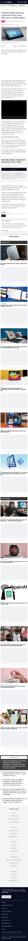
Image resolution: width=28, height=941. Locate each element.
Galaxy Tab (19, 125)
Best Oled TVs (14, 848)
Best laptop (21, 5)
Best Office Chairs (14, 865)
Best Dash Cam (14, 874)
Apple (3, 52)
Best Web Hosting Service (14, 818)
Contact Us (4, 908)
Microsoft (4, 97)
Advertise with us (6, 920)
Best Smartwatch (14, 851)
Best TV (14, 845)
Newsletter (24, 46)
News (3, 21)
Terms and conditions (7, 911)
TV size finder (12, 5)
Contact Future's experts (7, 905)
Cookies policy (5, 917)
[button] (26, 2)
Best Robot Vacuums (14, 880)
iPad (7, 9)
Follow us (16, 46)
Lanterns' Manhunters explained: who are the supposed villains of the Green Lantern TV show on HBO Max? (15, 800)
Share (5, 46)
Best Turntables (14, 856)
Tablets (2, 9)
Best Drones (14, 877)
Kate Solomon (10, 21)
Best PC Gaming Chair (14, 836)
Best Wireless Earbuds (14, 862)
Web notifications (6, 923)
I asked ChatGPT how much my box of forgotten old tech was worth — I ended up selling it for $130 (14, 773)
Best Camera (14, 871)
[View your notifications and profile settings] (19, 2)
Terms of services (17, 173)
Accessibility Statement (7, 926)
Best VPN (14, 812)
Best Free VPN (14, 815)
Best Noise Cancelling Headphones (14, 859)
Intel (15, 186)
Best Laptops (14, 827)
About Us (4, 902)
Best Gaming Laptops (14, 830)
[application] (14, 109)
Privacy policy (5, 914)
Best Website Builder (14, 821)
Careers (3, 929)
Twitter (21, 227)
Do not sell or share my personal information (12, 932)
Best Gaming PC (14, 833)
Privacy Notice (19, 174)
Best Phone (14, 842)
